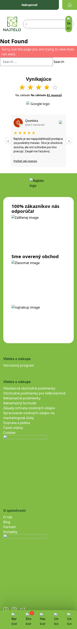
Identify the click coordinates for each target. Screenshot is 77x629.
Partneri (9, 527)
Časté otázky (13, 427)
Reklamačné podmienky (21, 398)
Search (59, 61)
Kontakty (10, 532)
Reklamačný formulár (20, 403)
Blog (6, 522)
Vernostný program (18, 365)
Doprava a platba (16, 422)
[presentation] (8, 141)
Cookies (9, 432)
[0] (28, 619)
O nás (7, 517)
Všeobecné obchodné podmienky (29, 388)
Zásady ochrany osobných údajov (29, 408)
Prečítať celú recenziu (25, 161)
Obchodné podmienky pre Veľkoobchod (34, 393)
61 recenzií (54, 95)
